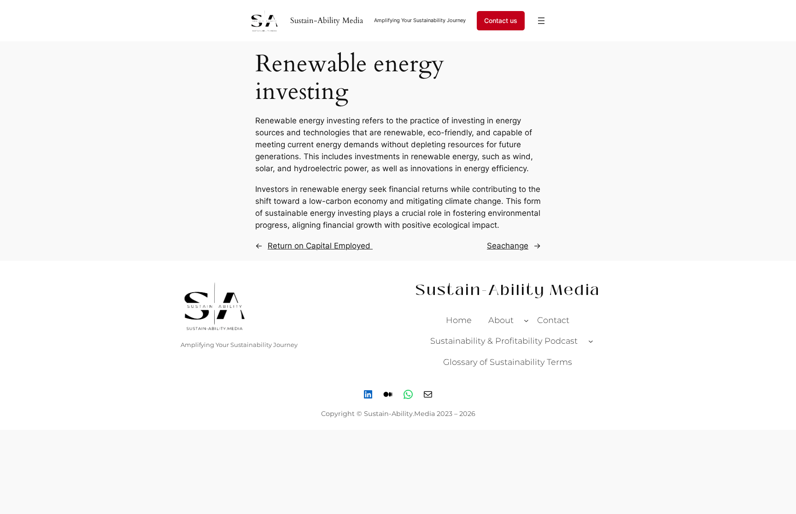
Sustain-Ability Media (326, 20)
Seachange (507, 245)
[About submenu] (526, 320)
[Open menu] (541, 20)
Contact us (500, 20)
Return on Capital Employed (320, 245)
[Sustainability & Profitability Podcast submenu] (590, 341)
